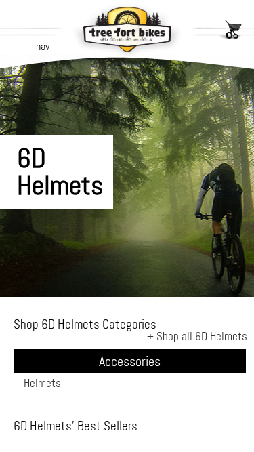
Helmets (42, 382)
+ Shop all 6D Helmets (197, 336)
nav (42, 46)
